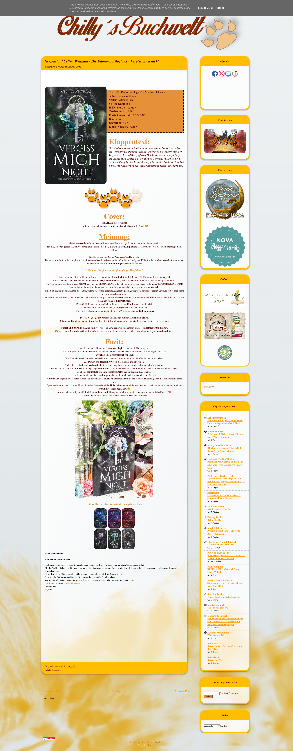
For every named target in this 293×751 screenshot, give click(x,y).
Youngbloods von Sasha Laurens (223, 596)
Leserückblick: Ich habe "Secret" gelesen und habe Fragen (224, 497)
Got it (220, 8)
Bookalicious (214, 657)
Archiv (224, 725)
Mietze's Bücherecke (217, 616)
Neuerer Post (52, 691)
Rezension (56, 669)
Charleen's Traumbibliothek (222, 542)
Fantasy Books (214, 517)
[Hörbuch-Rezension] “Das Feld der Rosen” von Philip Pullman (225, 449)
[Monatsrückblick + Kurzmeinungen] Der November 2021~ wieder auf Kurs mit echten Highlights (225, 621)
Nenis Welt (212, 643)
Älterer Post (182, 691)
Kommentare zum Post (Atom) (68, 697)
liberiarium (213, 492)
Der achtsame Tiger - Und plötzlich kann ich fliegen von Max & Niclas (224, 422)
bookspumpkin (215, 566)
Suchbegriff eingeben (229, 693)
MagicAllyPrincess (216, 528)
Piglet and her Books (218, 552)
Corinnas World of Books (220, 459)
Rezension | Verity (216, 660)
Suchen (208, 696)
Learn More (205, 8)
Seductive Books (215, 506)
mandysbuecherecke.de (219, 445)
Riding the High (215, 519)
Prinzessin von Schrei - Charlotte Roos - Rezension (223, 532)
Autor (133, 127)
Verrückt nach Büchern (219, 580)
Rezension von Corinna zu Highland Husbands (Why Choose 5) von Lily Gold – (225, 464)
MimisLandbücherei (217, 605)
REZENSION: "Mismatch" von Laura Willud (223, 571)
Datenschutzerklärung (73, 583)
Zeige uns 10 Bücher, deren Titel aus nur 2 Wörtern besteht (225, 435)
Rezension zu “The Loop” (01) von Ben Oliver (224, 647)
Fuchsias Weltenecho (218, 632)
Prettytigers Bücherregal (220, 476)
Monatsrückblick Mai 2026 (220, 544)
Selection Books (215, 594)
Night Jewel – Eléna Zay (219, 509)
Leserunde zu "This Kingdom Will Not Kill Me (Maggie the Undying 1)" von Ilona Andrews (225, 481)
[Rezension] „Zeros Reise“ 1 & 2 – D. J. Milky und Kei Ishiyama (226, 557)
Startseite (118, 691)
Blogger (151, 745)
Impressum (135, 741)
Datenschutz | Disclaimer (152, 741)
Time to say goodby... (217, 607)
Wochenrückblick (216, 635)
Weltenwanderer (215, 431)
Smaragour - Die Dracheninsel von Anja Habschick (224, 584)
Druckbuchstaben (216, 417)
